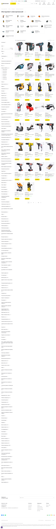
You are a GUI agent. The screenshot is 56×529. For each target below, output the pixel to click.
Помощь (47, 503)
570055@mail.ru (3, 506)
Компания (30, 503)
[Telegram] (3, 515)
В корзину (27, 59)
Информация (39, 503)
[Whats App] (5, 515)
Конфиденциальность (48, 520)
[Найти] (36, 4)
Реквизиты (30, 506)
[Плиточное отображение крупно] (48, 40)
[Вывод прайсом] (54, 40)
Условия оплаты (39, 506)
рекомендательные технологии (18, 523)
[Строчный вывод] (52, 40)
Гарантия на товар (40, 509)
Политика (29, 509)
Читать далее (15, 526)
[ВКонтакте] (1, 515)
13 (38, 202)
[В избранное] (23, 63)
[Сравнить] (23, 44)
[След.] (41, 203)
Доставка (38, 510)
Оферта (53, 520)
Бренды (47, 506)
